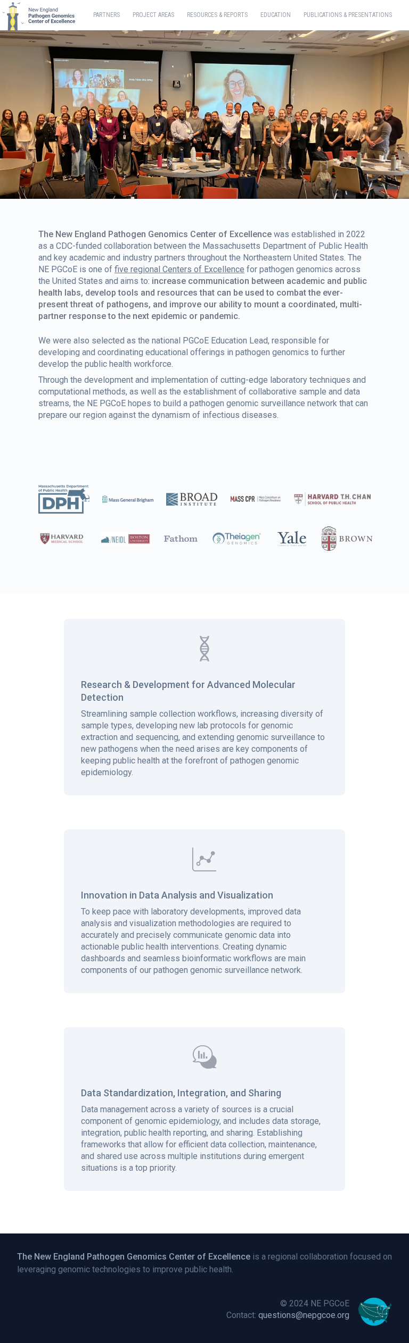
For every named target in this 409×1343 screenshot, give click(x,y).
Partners (106, 15)
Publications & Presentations (348, 15)
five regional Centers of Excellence (179, 269)
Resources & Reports (217, 15)
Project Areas (153, 15)
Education (275, 15)
